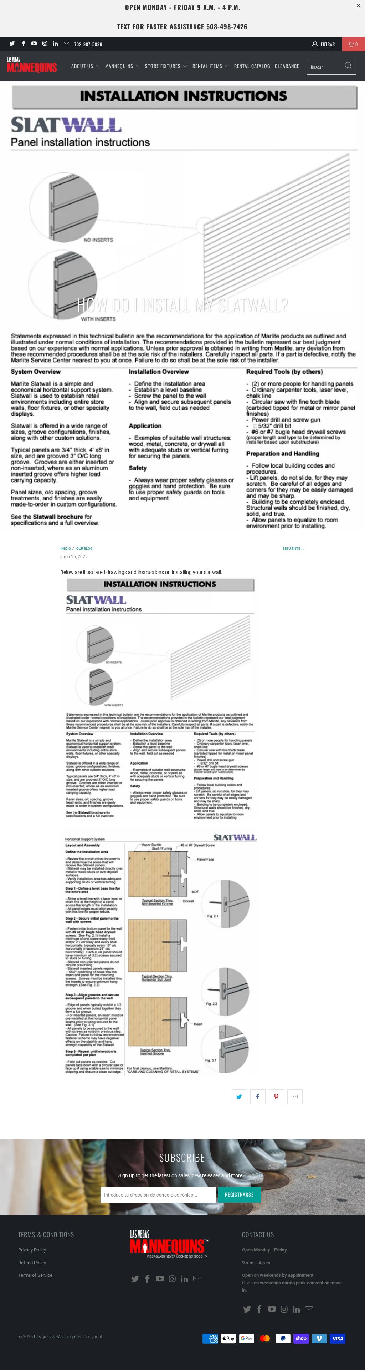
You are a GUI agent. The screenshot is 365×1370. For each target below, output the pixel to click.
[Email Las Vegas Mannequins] (66, 44)
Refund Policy (32, 1262)
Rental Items (208, 66)
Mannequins (120, 66)
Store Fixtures (163, 66)
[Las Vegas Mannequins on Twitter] (12, 44)
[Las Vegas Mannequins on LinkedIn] (55, 44)
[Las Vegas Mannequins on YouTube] (34, 44)
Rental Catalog (252, 66)
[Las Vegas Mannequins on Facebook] (23, 44)
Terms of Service (35, 1275)
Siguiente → (294, 548)
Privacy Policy (32, 1250)
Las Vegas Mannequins (57, 1336)
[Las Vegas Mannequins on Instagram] (44, 44)
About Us (83, 66)
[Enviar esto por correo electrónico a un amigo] (295, 1096)
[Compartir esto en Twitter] (239, 1096)
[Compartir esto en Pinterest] (276, 1096)
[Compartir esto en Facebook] (258, 1096)
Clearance (287, 66)
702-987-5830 (88, 44)
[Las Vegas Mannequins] (32, 65)
